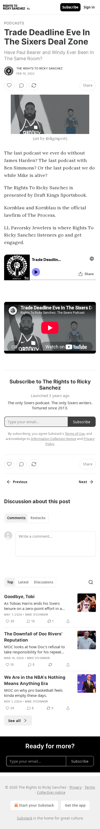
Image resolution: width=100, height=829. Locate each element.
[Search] (91, 582)
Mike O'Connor (36, 614)
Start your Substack (36, 805)
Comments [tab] (16, 518)
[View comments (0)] (21, 85)
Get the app (75, 805)
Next (83, 482)
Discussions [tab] (43, 582)
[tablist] (26, 518)
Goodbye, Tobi (19, 596)
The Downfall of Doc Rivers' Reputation (33, 637)
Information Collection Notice (53, 438)
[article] (50, 608)
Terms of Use (75, 433)
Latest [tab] (23, 582)
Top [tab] (10, 582)
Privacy (75, 787)
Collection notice (51, 792)
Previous (20, 482)
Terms (90, 787)
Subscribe (70, 7)
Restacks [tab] (38, 518)
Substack (24, 818)
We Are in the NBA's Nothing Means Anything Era (34, 680)
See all (14, 720)
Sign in (89, 7)
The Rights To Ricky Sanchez (39, 68)
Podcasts (14, 23)
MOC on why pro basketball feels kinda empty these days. (33, 693)
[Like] (9, 85)
